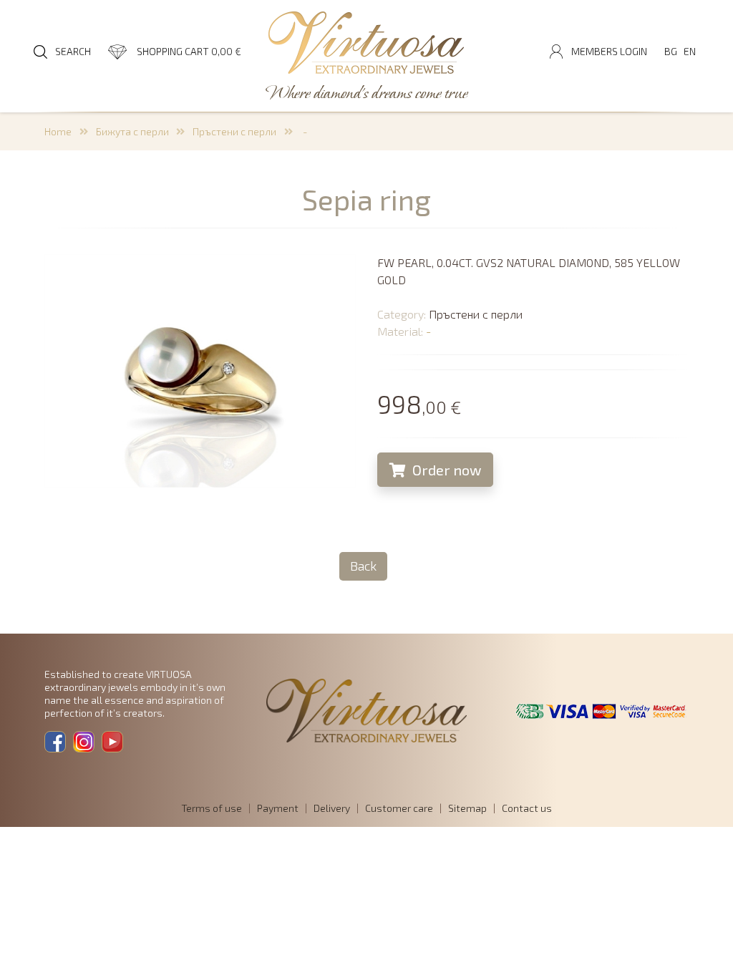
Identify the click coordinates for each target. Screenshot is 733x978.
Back (363, 565)
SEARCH (73, 51)
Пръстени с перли (234, 131)
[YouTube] (112, 741)
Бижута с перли (132, 131)
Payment (277, 808)
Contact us (527, 808)
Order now (445, 469)
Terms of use (211, 808)
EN (690, 51)
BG (670, 51)
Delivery (332, 808)
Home (58, 131)
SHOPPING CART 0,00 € (189, 51)
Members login (609, 51)
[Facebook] (55, 741)
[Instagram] (83, 741)
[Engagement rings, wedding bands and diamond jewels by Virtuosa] (366, 43)
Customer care (399, 808)
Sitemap (467, 808)
